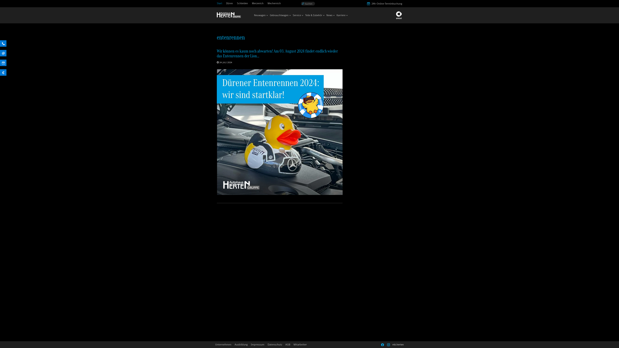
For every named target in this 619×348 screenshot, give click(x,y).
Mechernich (274, 3)
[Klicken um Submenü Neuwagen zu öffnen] (267, 15)
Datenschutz (275, 344)
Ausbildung (241, 344)
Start (219, 3)
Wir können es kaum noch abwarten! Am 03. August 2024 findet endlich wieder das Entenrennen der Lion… (277, 53)
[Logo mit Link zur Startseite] (229, 15)
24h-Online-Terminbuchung (387, 3)
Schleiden (242, 3)
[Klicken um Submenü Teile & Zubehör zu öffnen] (323, 15)
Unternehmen (223, 344)
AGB (287, 344)
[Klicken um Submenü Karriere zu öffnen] (346, 15)
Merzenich (258, 3)
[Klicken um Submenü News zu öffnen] (333, 15)
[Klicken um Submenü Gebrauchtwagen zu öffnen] (290, 15)
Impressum (257, 344)
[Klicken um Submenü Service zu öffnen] (302, 15)
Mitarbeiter (300, 344)
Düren (229, 3)
